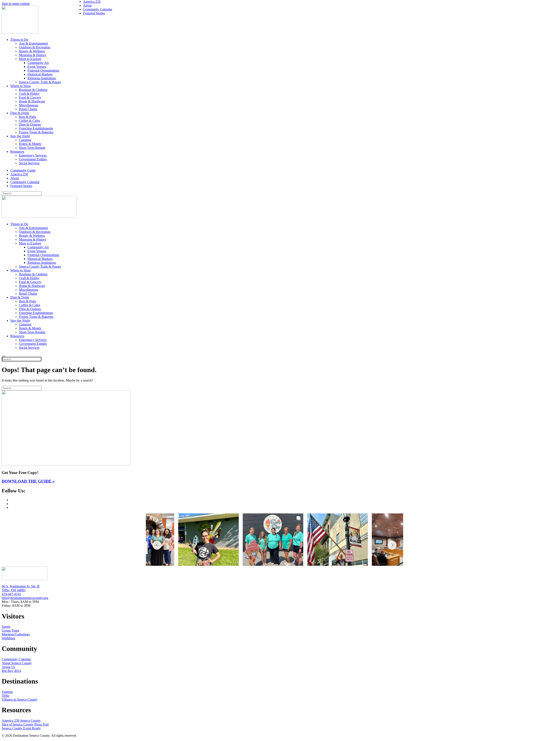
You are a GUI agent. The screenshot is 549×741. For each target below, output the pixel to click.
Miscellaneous (28, 105)
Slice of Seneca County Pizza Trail (25, 724)
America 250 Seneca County (21, 720)
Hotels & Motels (30, 144)
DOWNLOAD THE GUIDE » (28, 481)
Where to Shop (20, 86)
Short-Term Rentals (32, 147)
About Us (8, 667)
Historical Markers (40, 74)
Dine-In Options (30, 124)
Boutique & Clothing (33, 90)
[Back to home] (20, 32)
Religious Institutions (41, 78)
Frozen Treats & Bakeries (36, 132)
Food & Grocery (30, 97)
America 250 (19, 174)
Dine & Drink (19, 113)
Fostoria (7, 692)
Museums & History (32, 55)
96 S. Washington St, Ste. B (20, 586)
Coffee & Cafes (29, 120)
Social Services (29, 163)
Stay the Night (20, 136)
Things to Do (19, 39)
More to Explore (30, 59)
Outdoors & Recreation (34, 47)
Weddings (8, 638)
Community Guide (23, 170)
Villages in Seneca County (20, 699)
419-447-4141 (11, 594)
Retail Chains (28, 109)
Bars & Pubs (27, 117)
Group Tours (10, 630)
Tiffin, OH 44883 (14, 590)
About (14, 178)
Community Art (38, 63)
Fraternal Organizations (43, 70)
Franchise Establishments (36, 128)
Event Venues (36, 66)
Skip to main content (16, 3)
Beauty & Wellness (32, 51)
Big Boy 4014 (11, 671)
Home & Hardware (32, 101)
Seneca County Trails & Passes (40, 82)
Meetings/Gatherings (16, 634)
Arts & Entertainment (33, 43)
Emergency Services (33, 155)
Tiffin (5, 695)
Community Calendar (24, 182)
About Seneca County (17, 663)
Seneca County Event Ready (21, 728)
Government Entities (33, 159)
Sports (6, 626)
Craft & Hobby (29, 93)
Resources (17, 151)
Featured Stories (21, 186)
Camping (25, 140)
